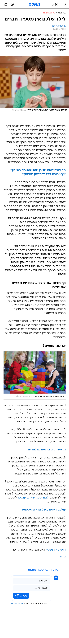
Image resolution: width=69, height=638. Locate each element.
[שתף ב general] (6, 4)
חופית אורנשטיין (56, 549)
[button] (54, 4)
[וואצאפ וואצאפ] (12, 4)
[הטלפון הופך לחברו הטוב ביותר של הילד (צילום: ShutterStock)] (34, 84)
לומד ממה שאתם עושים (33, 497)
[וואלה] (34, 4)
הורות (63, 557)
